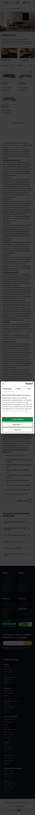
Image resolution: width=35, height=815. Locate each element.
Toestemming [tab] (6, 388)
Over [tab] (29, 388)
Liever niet (17, 430)
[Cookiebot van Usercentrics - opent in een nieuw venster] (25, 384)
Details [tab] (18, 388)
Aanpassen (16, 424)
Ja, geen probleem (17, 419)
